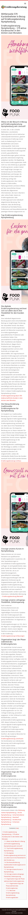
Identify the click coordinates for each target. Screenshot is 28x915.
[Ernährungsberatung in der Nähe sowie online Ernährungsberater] (14, 7)
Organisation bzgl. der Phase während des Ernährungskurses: (14, 886)
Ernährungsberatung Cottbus (11, 461)
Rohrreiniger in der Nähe (17, 913)
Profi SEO (8, 913)
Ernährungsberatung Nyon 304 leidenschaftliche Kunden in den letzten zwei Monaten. (11, 398)
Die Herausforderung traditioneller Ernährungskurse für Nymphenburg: (15, 864)
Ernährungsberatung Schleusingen (12, 636)
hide (17, 828)
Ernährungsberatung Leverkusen (12, 739)
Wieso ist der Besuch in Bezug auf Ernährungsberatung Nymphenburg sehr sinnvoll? (14, 843)
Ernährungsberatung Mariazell (12, 596)
